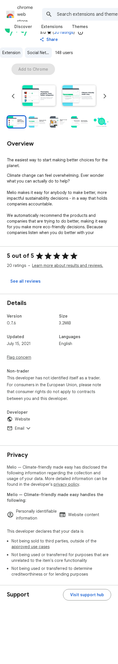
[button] (39, 96)
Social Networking (39, 52)
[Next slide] (105, 96)
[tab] (23, 26)
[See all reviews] (25, 281)
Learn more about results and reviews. (67, 265)
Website (22, 419)
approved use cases (30, 546)
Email (19, 428)
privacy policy (66, 484)
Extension (11, 52)
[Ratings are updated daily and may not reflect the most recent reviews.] (80, 32)
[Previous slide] (13, 96)
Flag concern (19, 357)
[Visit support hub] (87, 595)
